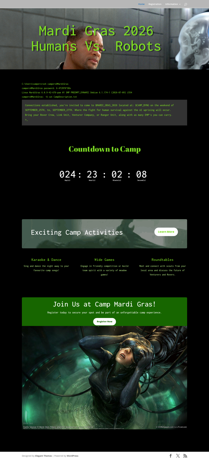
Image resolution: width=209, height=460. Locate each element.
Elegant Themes (43, 455)
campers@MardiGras (58, 84)
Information (171, 4)
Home (141, 4)
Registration (155, 4)
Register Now (104, 321)
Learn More (166, 232)
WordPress (72, 455)
